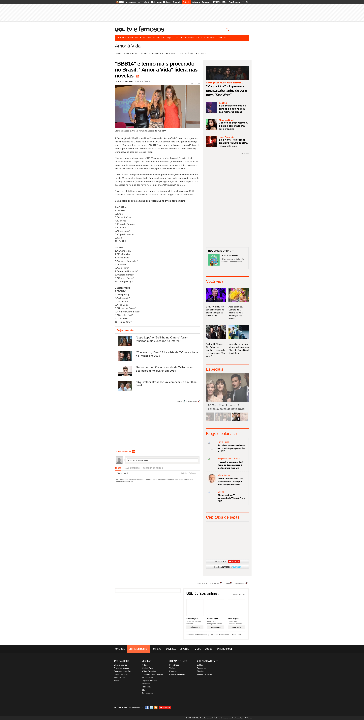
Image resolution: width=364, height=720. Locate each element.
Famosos (206, 2)
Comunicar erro (192, 401)
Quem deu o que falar (167, 38)
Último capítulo (131, 53)
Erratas (227, 583)
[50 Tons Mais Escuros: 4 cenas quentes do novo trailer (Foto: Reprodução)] (227, 420)
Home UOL (119, 649)
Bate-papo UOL (224, 649)
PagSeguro (234, 2)
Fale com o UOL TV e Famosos (208, 583)
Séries (199, 38)
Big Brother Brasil (121, 674)
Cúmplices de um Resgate (152, 674)
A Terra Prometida (149, 671)
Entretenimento (138, 649)
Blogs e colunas (136, 38)
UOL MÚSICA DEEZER (207, 661)
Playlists (200, 671)
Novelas (151, 38)
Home (118, 53)
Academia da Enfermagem (196, 634)
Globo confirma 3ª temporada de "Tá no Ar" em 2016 (231, 498)
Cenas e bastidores (177, 674)
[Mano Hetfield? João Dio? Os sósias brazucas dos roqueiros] (244, 420)
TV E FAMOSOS (121, 661)
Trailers (172, 668)
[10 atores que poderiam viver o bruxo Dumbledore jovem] (236, 420)
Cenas (144, 53)
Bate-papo (156, 2)
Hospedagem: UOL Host (243, 718)
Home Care (236, 634)
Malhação (146, 683)
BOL (224, 2)
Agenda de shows (204, 674)
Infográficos (174, 665)
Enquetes (173, 671)
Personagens (156, 53)
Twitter (152, 707)
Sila (143, 690)
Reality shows (187, 38)
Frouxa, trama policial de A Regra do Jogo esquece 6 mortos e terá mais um (230, 465)
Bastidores (200, 53)
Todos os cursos (239, 594)
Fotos (180, 53)
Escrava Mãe (147, 677)
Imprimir (179, 401)
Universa (196, 2)
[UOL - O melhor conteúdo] (119, 3)
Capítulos (170, 53)
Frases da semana (121, 668)
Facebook (147, 707)
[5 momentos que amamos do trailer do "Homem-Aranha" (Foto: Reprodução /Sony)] (210, 420)
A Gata (144, 665)
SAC (147, 2)
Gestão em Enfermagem (219, 634)
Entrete (186, 2)
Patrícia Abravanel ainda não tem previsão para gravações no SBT (231, 448)
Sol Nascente (147, 693)
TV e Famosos (145, 29)
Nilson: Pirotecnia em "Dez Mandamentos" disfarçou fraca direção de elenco (230, 481)
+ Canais (221, 38)
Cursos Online (222, 251)
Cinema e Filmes (178, 661)
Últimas (120, 38)
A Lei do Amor (147, 668)
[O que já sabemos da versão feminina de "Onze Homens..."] (219, 420)
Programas (201, 668)
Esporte (177, 2)
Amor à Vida (127, 46)
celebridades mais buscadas (138, 191)
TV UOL (217, 2)
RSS (156, 707)
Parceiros (209, 38)
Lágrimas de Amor (149, 680)
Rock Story (146, 687)
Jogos (208, 649)
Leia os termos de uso (124, 481)
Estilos (200, 665)
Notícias (167, 2)
